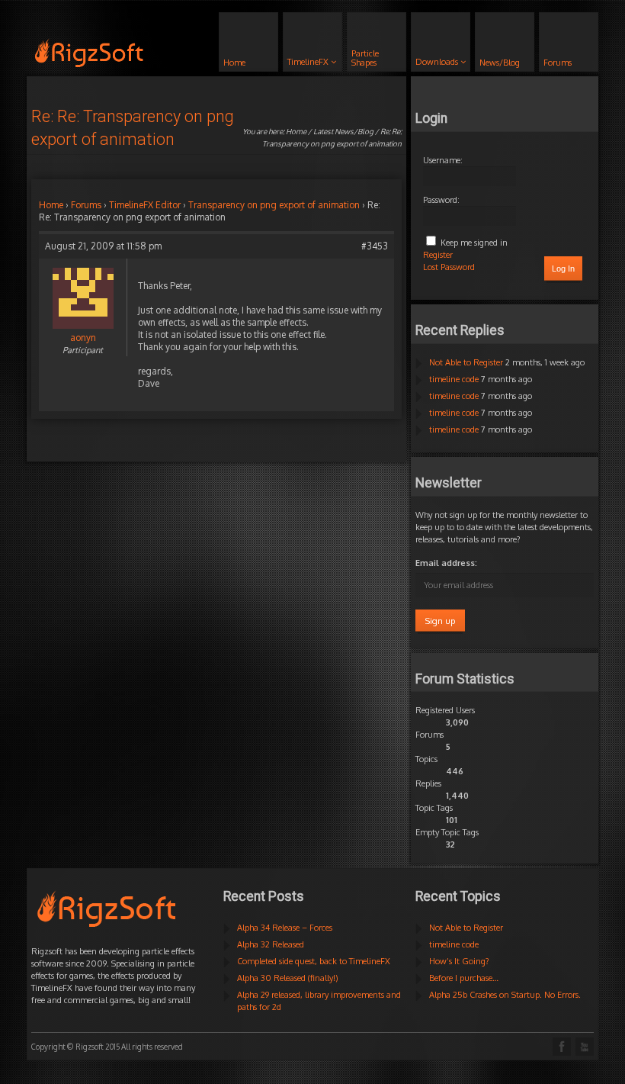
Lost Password (449, 267)
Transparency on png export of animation (274, 205)
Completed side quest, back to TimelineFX (313, 961)
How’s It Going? (459, 961)
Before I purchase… (463, 978)
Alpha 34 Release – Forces (284, 927)
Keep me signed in (474, 242)
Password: (441, 200)
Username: (443, 160)
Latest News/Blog (343, 131)
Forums (86, 205)
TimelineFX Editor (145, 205)
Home (296, 131)
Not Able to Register (466, 362)
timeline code (454, 379)
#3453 (374, 246)
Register (438, 254)
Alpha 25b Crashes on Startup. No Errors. (505, 994)
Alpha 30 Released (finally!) (287, 978)
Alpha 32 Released (270, 944)
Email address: (446, 563)
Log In (563, 268)
